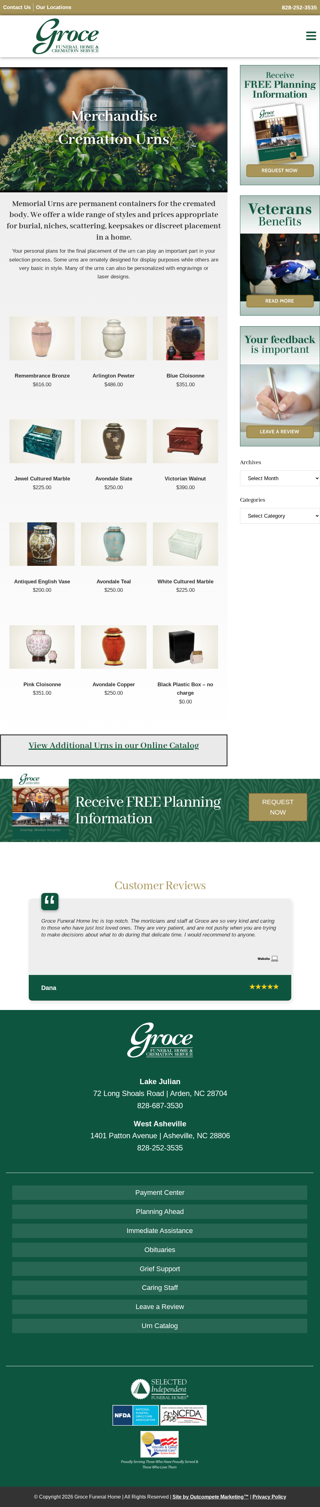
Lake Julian (160, 1078)
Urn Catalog (160, 1323)
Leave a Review (160, 1304)
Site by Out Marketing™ (210, 1494)
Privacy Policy (269, 1494)
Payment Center (159, 1190)
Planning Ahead (160, 1209)
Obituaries (159, 1247)
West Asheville (160, 1121)
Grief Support (160, 1266)
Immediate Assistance (160, 1228)
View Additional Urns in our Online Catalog (114, 745)
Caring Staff (160, 1285)
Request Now (278, 807)
